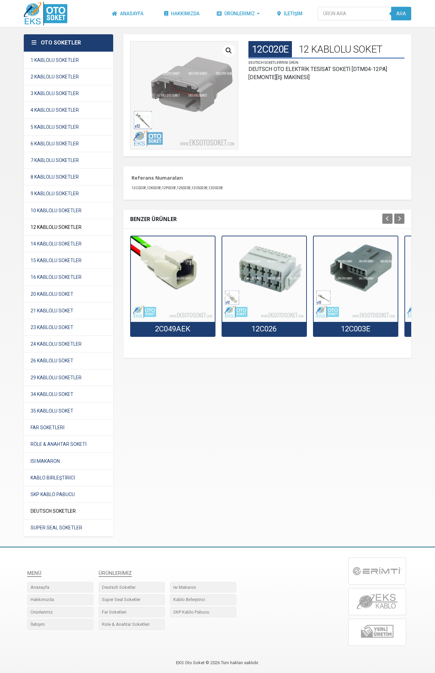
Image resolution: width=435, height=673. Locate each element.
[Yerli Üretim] (377, 632)
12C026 (264, 329)
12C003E (355, 329)
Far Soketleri (114, 612)
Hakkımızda (185, 13)
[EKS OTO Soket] (377, 602)
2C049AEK (172, 329)
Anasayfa (131, 13)
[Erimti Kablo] (377, 571)
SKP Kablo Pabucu (191, 612)
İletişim (293, 13)
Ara (401, 13)
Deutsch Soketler (119, 587)
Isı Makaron (184, 587)
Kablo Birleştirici (189, 599)
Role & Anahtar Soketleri (126, 624)
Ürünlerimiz (239, 13)
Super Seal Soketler (121, 599)
